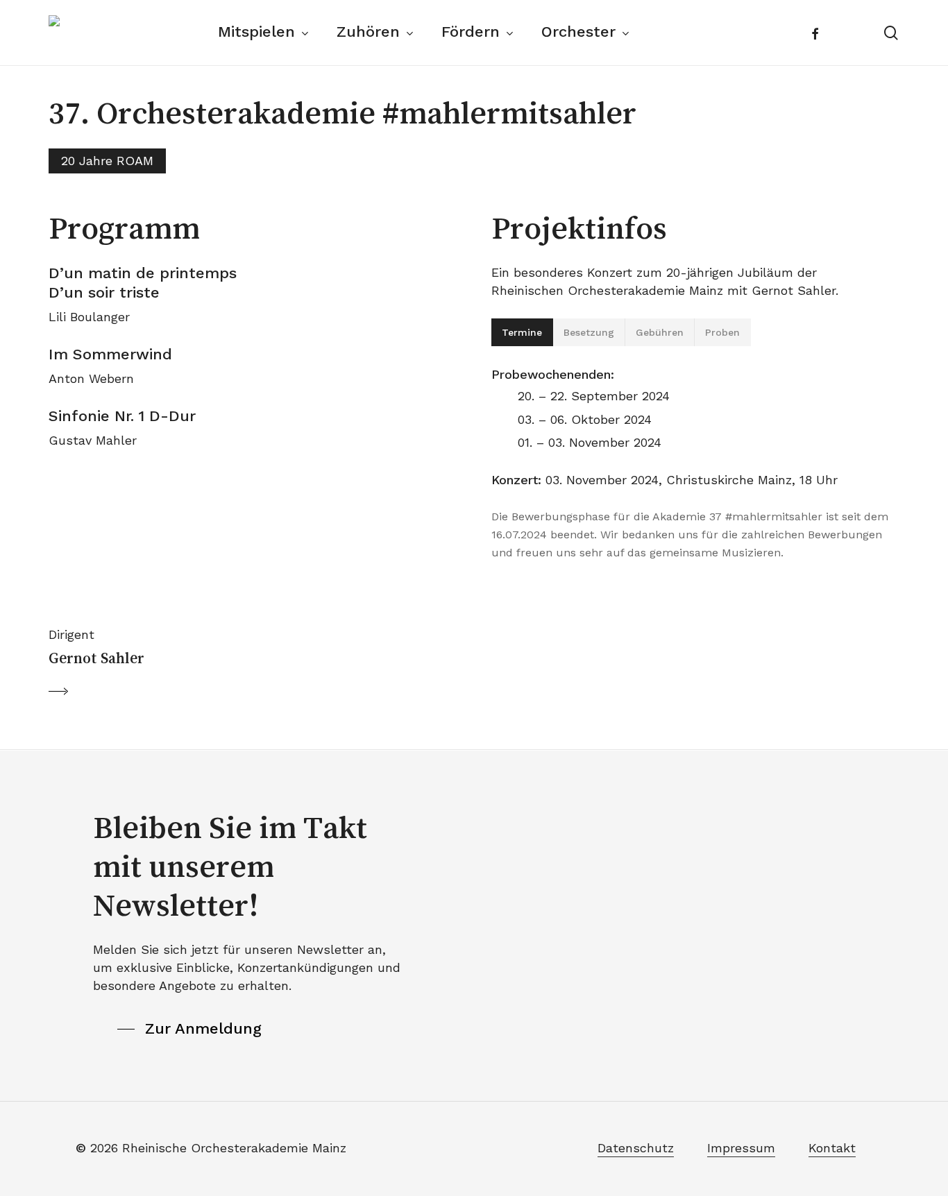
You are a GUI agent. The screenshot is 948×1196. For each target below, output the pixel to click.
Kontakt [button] (832, 1148)
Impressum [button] (741, 1148)
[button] (110, 593)
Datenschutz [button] (636, 1148)
